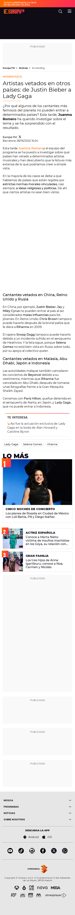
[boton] (54, 800)
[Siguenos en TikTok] (21, 852)
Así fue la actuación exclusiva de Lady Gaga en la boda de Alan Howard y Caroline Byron (36, 427)
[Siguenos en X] (54, 852)
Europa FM (9, 68)
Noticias (23, 68)
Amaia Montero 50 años (17, 4)
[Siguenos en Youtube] (10, 852)
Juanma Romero (30, 148)
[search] (60, 11)
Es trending (38, 68)
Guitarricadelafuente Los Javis (20, 2)
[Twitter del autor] (20, 137)
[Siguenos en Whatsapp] (65, 852)
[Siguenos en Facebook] (43, 852)
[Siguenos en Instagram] (32, 852)
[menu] (69, 11)
